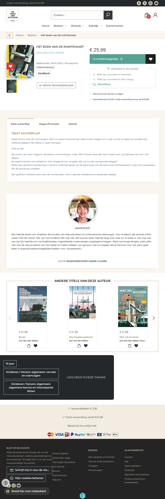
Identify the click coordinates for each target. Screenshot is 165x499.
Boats (22, 337)
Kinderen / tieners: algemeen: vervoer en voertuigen (31, 373)
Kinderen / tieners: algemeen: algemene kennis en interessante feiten (31, 387)
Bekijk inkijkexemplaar (57, 85)
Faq (126, 461)
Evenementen (114, 25)
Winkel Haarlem (60, 453)
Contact (129, 457)
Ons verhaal (58, 466)
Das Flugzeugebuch (81, 337)
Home (45, 25)
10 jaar (10, 363)
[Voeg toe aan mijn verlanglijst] (151, 59)
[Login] (155, 15)
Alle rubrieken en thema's (101, 457)
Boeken (32, 35)
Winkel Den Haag (61, 458)
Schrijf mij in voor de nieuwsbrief (33, 469)
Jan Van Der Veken (50, 52)
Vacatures (129, 470)
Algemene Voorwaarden (137, 474)
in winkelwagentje (105, 58)
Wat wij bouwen (129, 337)
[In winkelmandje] (29, 346)
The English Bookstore (63, 462)
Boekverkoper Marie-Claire (87, 261)
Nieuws (56, 471)
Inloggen (93, 466)
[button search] (108, 15)
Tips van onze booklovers (101, 461)
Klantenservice (134, 450)
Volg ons (56, 479)
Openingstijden (133, 466)
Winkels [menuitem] (76, 25)
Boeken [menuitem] (59, 25)
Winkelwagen (95, 470)
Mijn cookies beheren (29, 477)
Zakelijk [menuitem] (94, 25)
